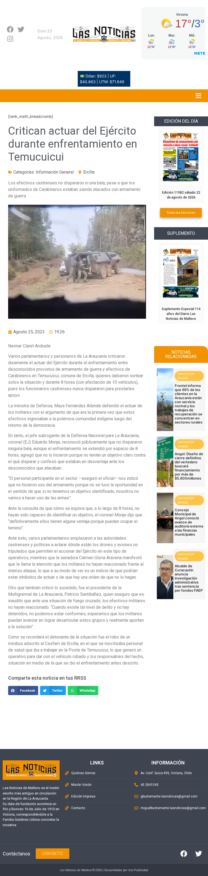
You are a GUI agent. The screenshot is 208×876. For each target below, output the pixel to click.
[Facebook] (10, 29)
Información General (55, 172)
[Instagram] (10, 39)
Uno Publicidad (138, 870)
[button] (23, 690)
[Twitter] (21, 29)
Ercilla (89, 172)
